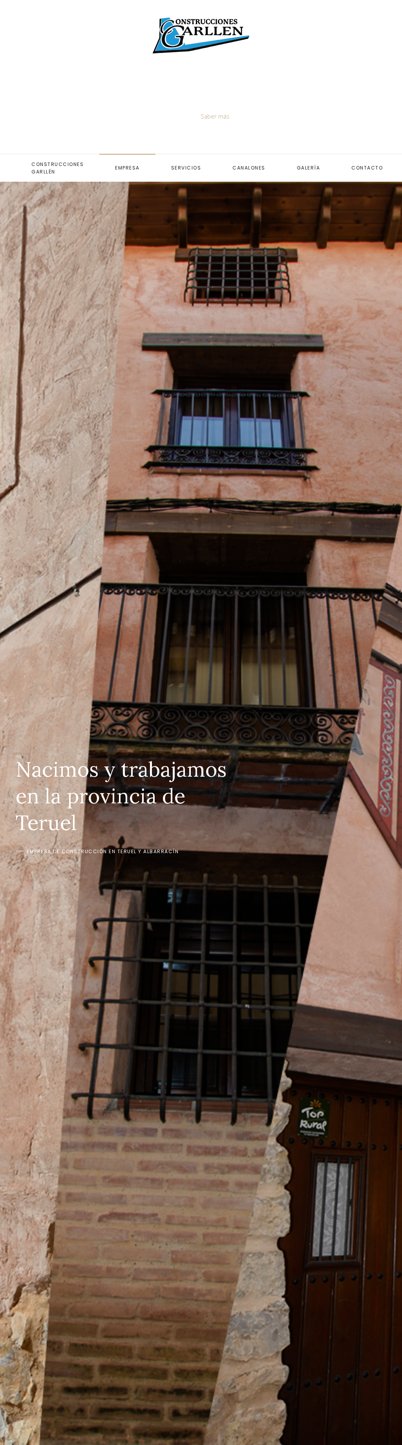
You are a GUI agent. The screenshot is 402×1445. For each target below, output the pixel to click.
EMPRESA (127, 167)
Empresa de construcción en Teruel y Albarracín (103, 851)
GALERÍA (308, 167)
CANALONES (248, 167)
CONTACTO (367, 167)
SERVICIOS (186, 167)
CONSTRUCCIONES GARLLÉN (57, 168)
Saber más (215, 116)
